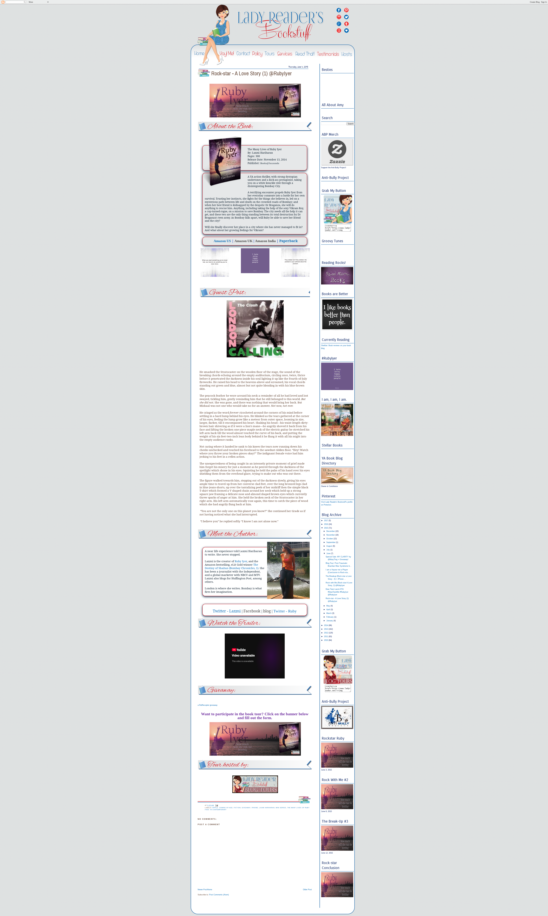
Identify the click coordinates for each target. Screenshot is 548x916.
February (330, 617)
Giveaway (246, 807)
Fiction (237, 807)
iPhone (255, 807)
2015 (326, 528)
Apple (215, 807)
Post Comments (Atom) (219, 895)
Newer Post (202, 889)
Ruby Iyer (241, 561)
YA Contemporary (218, 809)
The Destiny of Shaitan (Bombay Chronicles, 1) (231, 566)
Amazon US (222, 241)
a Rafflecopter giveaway (207, 705)
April (328, 609)
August (329, 546)
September (331, 542)
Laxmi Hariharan (267, 807)
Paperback (288, 240)
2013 (326, 629)
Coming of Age (226, 807)
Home (209, 889)
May (328, 606)
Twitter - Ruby (285, 611)
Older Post (307, 889)
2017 (326, 520)
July (328, 550)
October (330, 539)
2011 (326, 636)
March (329, 613)
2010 (326, 640)
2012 (326, 633)
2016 (326, 524)
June (328, 553)
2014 (326, 625)
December (330, 531)
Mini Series (281, 807)
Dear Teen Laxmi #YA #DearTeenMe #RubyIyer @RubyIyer (337, 592)
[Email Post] (216, 805)
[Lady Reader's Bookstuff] (338, 223)
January (330, 621)
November (330, 535)
